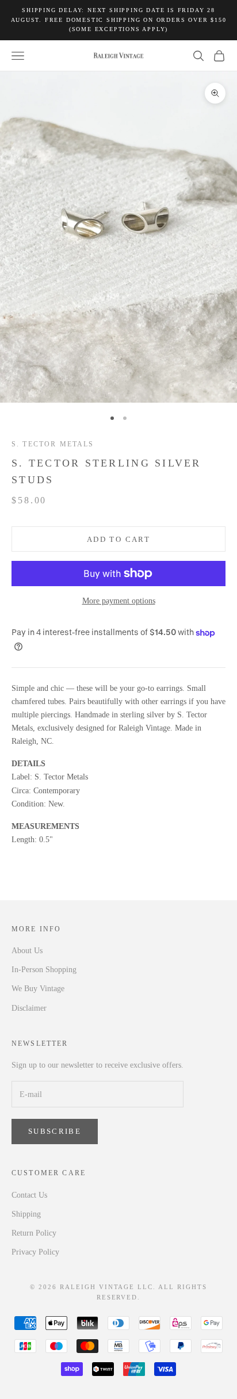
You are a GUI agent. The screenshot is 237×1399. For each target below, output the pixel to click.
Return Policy (34, 1233)
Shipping (26, 1214)
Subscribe (54, 1131)
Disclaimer (29, 1008)
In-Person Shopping (44, 969)
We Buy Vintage (38, 988)
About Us (27, 950)
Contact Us (29, 1195)
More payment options (118, 601)
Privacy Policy (35, 1252)
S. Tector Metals (53, 444)
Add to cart (118, 539)
